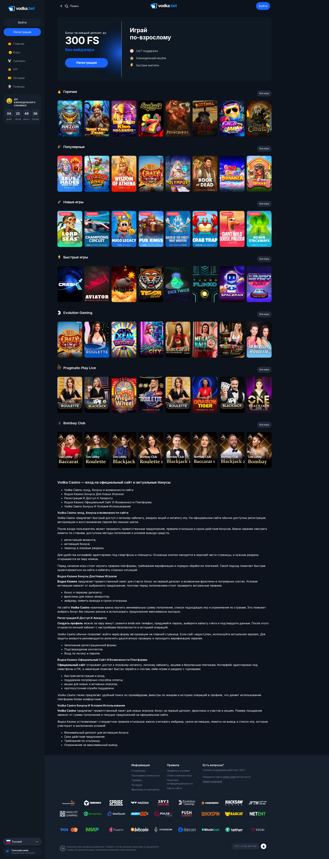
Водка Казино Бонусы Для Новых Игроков (94, 494)
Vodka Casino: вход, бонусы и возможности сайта (98, 490)
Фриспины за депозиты (145, 789)
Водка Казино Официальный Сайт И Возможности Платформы (108, 502)
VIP (15, 69)
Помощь (19, 86)
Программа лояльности (145, 775)
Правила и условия (178, 770)
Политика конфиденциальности (180, 782)
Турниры (19, 61)
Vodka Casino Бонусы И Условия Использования (97, 506)
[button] (22, 842)
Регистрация (22, 32)
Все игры (264, 93)
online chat (229, 776)
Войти (263, 6)
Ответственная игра (179, 775)
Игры (15, 52)
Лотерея (19, 78)
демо (70, 127)
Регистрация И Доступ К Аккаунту (88, 498)
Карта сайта (174, 788)
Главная (18, 43)
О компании (138, 770)
